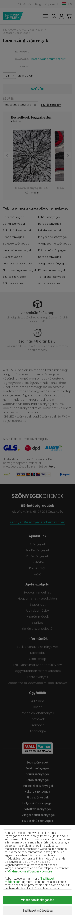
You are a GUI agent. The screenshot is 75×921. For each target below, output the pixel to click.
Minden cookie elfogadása (37, 900)
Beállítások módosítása (38, 910)
